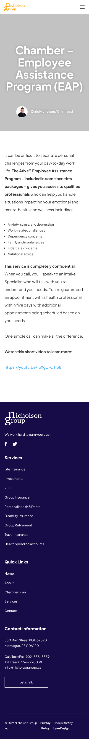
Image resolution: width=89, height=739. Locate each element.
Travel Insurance (17, 534)
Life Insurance (15, 469)
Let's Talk (26, 682)
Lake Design (61, 728)
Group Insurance (17, 497)
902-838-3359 (38, 656)
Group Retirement (18, 525)
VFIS (8, 488)
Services (11, 601)
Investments (14, 478)
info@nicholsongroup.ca (23, 667)
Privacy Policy (45, 725)
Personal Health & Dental (23, 506)
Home (9, 573)
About (9, 583)
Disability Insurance (19, 516)
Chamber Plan (15, 592)
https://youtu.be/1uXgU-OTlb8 (33, 367)
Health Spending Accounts (24, 544)
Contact (11, 610)
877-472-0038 (30, 662)
